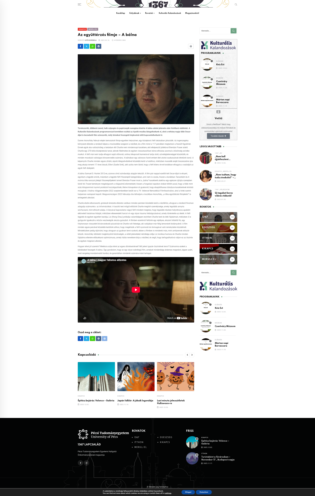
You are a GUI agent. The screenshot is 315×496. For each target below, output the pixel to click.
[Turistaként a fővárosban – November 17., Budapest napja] (192, 458)
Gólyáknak (134, 13)
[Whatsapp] (92, 46)
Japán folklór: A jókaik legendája (135, 401)
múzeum (219, 78)
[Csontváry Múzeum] (207, 83)
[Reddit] (98, 46)
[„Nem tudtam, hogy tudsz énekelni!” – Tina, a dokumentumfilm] (206, 176)
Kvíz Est (220, 65)
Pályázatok (225, 189)
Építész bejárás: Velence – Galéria (96, 401)
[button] (187, 355)
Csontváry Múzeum (225, 326)
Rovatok (149, 13)
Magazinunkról (192, 13)
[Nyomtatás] (191, 46)
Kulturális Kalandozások (170, 13)
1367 (217, 153)
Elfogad (188, 492)
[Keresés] (236, 4)
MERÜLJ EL (227, 171)
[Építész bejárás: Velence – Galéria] (192, 442)
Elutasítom (204, 492)
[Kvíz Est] (207, 64)
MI (221, 153)
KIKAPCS (81, 396)
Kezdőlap (120, 13)
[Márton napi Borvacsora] (207, 101)
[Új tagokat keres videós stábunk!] (206, 194)
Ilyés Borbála (90, 40)
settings (168, 493)
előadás (219, 61)
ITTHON (204, 453)
